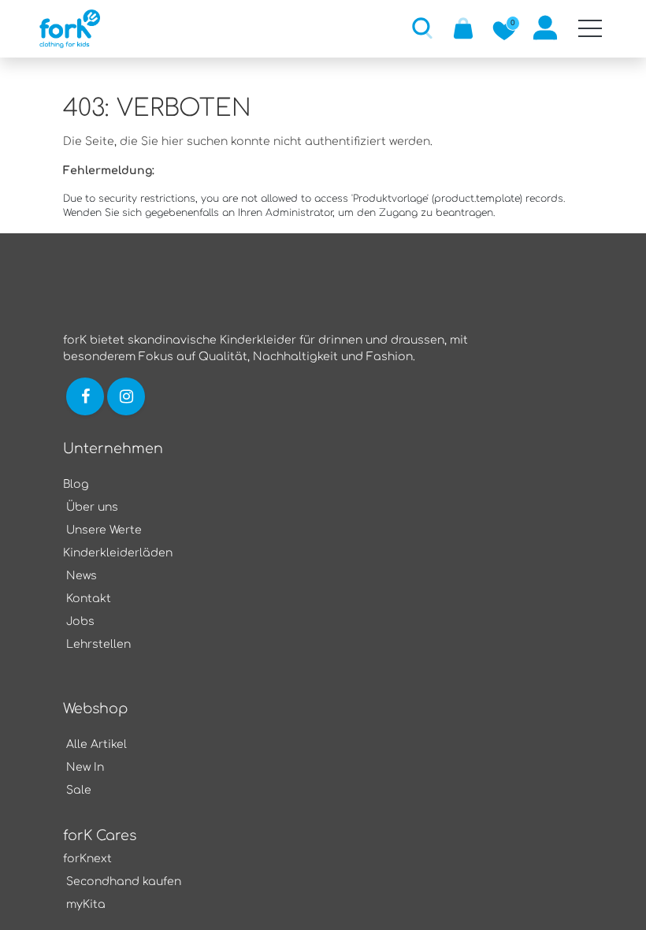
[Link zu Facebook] (85, 396)
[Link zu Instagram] (127, 396)
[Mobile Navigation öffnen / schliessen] (590, 28)
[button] (422, 27)
